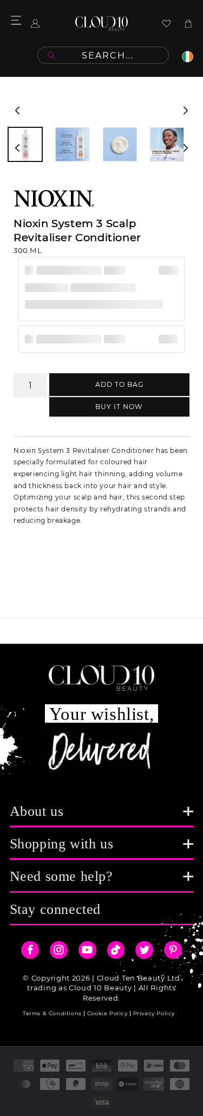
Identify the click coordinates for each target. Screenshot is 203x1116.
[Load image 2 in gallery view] (72, 144)
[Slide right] (186, 110)
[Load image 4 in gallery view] (167, 144)
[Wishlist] (166, 23)
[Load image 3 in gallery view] (120, 144)
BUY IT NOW (119, 407)
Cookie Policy (107, 1013)
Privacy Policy (154, 1013)
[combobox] (103, 55)
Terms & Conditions (52, 1013)
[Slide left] (17, 110)
